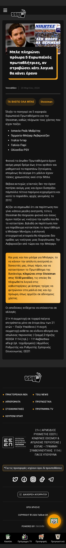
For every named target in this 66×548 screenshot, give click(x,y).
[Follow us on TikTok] (42, 479)
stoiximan (46, 101)
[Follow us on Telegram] (51, 479)
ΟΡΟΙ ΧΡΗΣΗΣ (33, 507)
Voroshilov (11, 87)
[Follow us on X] (15, 479)
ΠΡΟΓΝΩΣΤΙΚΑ (43, 401)
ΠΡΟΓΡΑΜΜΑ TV (44, 409)
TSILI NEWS (41, 394)
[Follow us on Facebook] (24, 479)
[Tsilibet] (18, 14)
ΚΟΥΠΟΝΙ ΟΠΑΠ (14, 416)
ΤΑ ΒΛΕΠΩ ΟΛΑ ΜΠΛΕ (20, 101)
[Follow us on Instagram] (33, 479)
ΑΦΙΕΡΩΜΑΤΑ (12, 401)
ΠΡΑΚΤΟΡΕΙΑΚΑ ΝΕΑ (16, 394)
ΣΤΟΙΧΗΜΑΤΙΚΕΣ (14, 409)
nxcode (40, 526)
